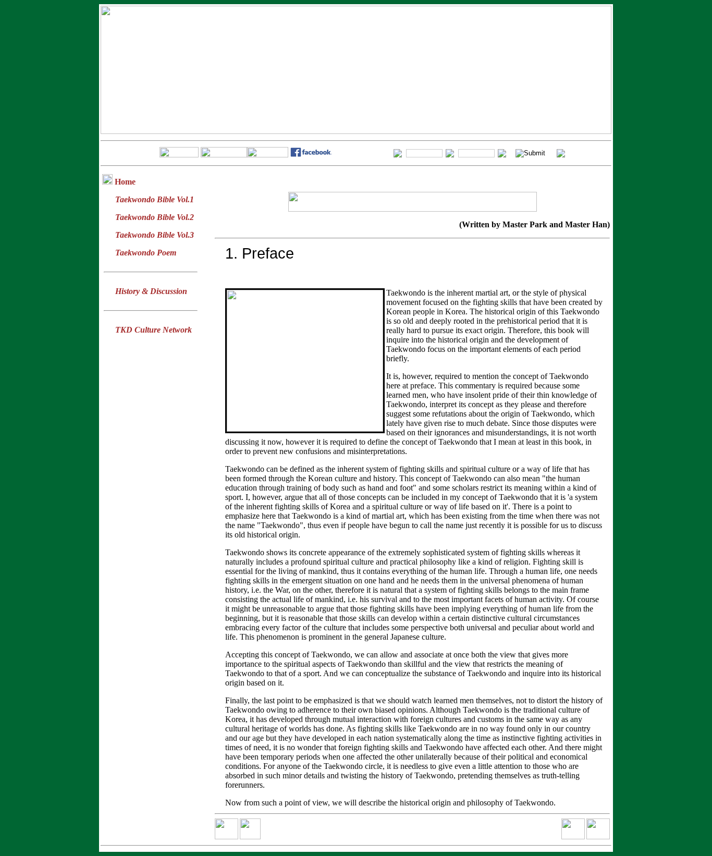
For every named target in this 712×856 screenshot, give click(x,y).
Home (125, 181)
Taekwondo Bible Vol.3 (154, 234)
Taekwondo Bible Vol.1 (154, 199)
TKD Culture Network (153, 329)
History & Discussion (151, 291)
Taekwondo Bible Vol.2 (154, 217)
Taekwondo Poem (145, 252)
